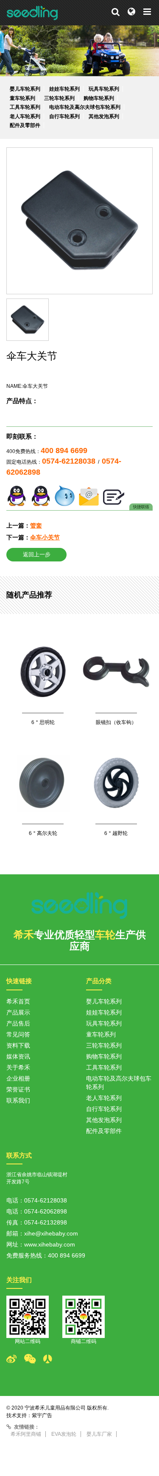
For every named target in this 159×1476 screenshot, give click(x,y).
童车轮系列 (22, 98)
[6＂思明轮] (43, 690)
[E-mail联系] (89, 495)
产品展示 (18, 1012)
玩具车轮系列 (104, 89)
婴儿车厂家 (99, 1434)
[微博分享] (15, 1359)
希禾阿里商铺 (26, 1434)
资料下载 (18, 1045)
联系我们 (18, 1100)
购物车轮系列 (99, 98)
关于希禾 (18, 1067)
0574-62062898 (45, 1211)
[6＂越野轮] (116, 802)
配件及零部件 (25, 125)
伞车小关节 (45, 537)
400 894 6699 (64, 450)
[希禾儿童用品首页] (32, 12)
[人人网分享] (51, 1359)
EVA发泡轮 (63, 1434)
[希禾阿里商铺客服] (65, 495)
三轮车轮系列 (59, 98)
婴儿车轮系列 (25, 89)
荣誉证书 (18, 1089)
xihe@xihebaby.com (51, 1233)
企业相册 (18, 1078)
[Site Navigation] (147, 12)
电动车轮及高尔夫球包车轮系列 (84, 107)
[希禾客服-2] (41, 495)
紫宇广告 (42, 1415)
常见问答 (18, 1034)
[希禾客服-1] (16, 495)
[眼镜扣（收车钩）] (116, 690)
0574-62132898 (45, 1222)
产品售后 (18, 1023)
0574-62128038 (68, 461)
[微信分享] (33, 1359)
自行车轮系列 (64, 116)
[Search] (115, 12)
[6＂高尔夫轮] (43, 802)
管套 (36, 525)
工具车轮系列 (25, 107)
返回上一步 (36, 554)
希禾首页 (18, 1001)
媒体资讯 (18, 1056)
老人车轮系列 (25, 116)
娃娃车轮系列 (64, 89)
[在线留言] (113, 495)
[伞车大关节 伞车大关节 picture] (79, 221)
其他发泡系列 (104, 116)
